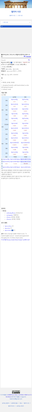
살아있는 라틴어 (20, 406)
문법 (21, 403)
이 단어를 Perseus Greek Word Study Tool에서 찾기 (15, 239)
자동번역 (25, 62)
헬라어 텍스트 (11, 406)
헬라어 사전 (16, 12)
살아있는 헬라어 (5, 403)
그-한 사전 (19, 15)
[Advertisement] (16, 40)
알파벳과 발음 (14, 403)
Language (28, 56)
